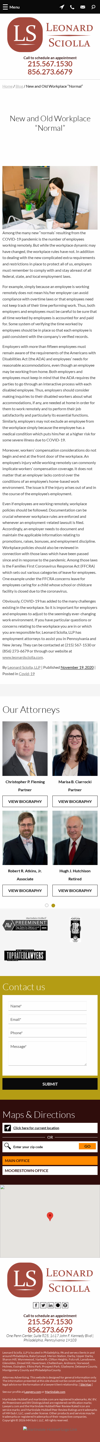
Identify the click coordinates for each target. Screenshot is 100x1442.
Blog (19, 86)
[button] (50, 1216)
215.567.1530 (50, 64)
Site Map (85, 1384)
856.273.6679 (50, 72)
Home (7, 86)
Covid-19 (27, 673)
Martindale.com (55, 1392)
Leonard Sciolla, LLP (24, 667)
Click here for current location (36, 1128)
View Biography (25, 801)
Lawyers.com (32, 1392)
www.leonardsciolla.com (22, 657)
